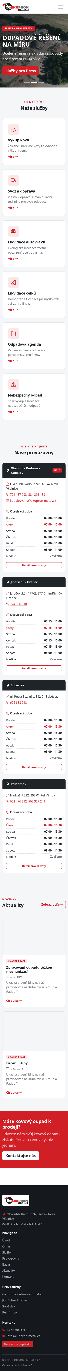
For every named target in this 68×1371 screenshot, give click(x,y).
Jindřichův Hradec (15, 1300)
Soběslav (8, 1306)
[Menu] (61, 6)
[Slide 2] (34, 82)
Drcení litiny (17, 1063)
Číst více (12, 1001)
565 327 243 (36, 801)
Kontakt (8, 1276)
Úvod (6, 1240)
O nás (6, 1246)
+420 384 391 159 (19, 1330)
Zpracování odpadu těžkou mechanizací (29, 969)
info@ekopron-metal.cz (23, 1336)
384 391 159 (36, 495)
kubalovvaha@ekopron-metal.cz (33, 501)
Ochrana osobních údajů (17, 1365)
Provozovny (10, 1258)
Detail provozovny (34, 565)
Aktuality (8, 1270)
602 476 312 (18, 801)
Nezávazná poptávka (17, 1344)
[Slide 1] (27, 82)
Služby (7, 1252)
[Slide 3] (41, 82)
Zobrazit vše (50, 904)
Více (11, 157)
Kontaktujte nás (20, 1155)
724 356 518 (18, 604)
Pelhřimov (9, 1312)
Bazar (6, 1264)
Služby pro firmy (20, 70)
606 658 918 (18, 702)
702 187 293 (18, 495)
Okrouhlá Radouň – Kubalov (22, 1294)
